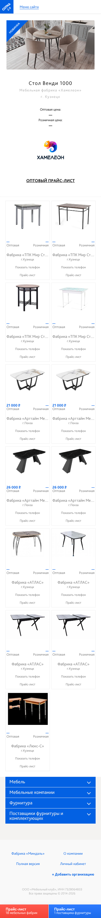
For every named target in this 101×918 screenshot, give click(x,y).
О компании (73, 853)
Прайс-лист (27, 275)
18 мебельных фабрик (21, 911)
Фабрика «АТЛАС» (27, 584)
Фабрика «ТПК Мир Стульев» (31, 256)
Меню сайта (29, 7)
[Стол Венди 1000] (50, 45)
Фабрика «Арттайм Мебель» (30, 420)
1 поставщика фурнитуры (72, 911)
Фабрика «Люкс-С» (27, 748)
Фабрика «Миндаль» (27, 853)
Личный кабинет (73, 864)
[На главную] (6, 7)
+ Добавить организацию (73, 874)
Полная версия (28, 864)
